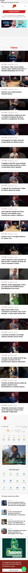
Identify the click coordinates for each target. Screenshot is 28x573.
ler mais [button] (12, 566)
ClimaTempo (24, 427)
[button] (23, 568)
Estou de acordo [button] (14, 570)
